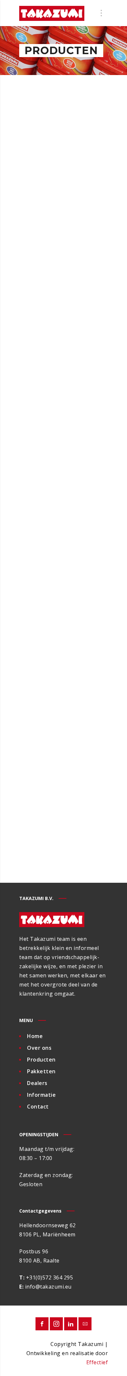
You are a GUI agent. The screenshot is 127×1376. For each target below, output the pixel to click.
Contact (38, 1106)
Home (35, 1036)
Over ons (39, 1047)
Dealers (37, 1083)
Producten (41, 1059)
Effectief (97, 1362)
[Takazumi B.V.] (51, 13)
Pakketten (41, 1071)
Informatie (41, 1094)
